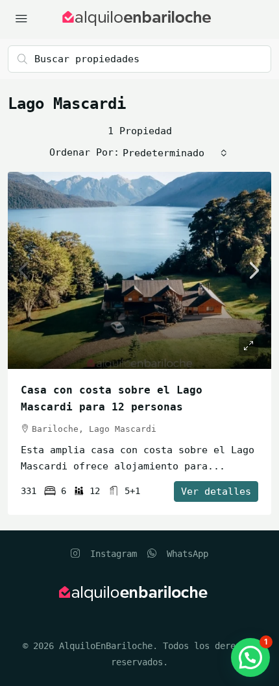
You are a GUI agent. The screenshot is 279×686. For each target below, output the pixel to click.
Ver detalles (216, 491)
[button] (250, 657)
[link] (139, 271)
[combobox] (175, 153)
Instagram (111, 554)
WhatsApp (185, 554)
